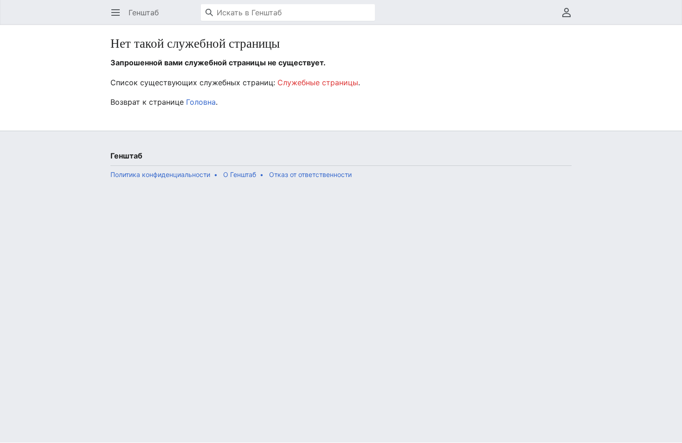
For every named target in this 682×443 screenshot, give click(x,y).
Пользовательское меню (569, 17)
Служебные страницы (317, 82)
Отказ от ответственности (310, 174)
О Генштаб (239, 174)
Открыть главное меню (118, 17)
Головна (201, 102)
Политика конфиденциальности (160, 174)
